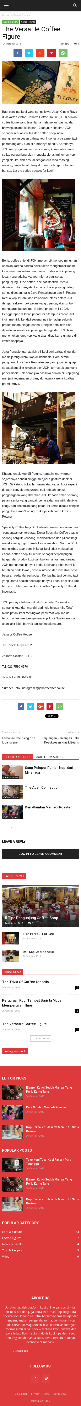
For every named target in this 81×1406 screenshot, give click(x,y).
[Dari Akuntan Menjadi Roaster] (12, 812)
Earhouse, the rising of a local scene (18, 740)
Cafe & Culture (10, 21)
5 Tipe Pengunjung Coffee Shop (31, 918)
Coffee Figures (28, 21)
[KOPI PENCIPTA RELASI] (10, 938)
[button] (75, 5)
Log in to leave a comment (41, 853)
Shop (46, 1393)
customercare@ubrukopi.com (48, 1351)
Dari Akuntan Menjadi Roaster (48, 807)
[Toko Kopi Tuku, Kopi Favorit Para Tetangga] (12, 1165)
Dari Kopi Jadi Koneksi (38, 952)
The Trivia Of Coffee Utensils (25, 982)
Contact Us (59, 1393)
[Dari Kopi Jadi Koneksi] (10, 956)
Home (5, 15)
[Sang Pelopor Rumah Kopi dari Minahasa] (12, 772)
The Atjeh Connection (42, 787)
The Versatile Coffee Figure (24, 1024)
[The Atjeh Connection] (12, 792)
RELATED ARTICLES (18, 757)
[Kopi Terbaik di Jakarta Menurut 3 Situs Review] (12, 1132)
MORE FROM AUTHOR (50, 757)
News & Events (12, 1244)
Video (6, 1256)
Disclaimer (21, 1393)
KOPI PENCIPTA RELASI (38, 934)
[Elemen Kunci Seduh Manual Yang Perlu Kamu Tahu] (12, 1092)
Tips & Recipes (12, 1250)
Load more (39, 1038)
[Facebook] (35, 1378)
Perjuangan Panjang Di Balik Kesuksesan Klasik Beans (60, 740)
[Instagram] (46, 1378)
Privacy (35, 1393)
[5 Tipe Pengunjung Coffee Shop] (40, 906)
